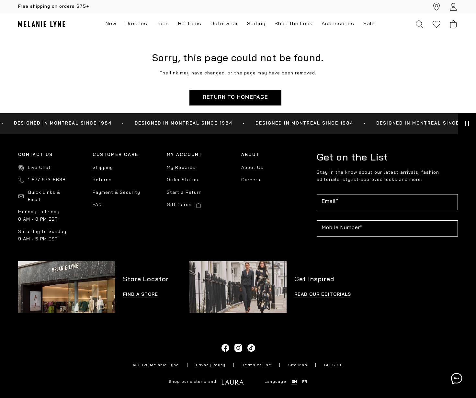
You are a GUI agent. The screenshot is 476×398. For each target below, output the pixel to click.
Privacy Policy (210, 365)
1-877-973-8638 (47, 180)
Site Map (297, 365)
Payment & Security (116, 192)
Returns (102, 180)
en (294, 382)
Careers (250, 180)
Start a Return (184, 192)
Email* (330, 201)
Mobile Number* (342, 227)
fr (304, 382)
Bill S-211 (333, 365)
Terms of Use (256, 365)
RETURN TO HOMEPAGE (235, 97)
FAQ (97, 205)
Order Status (182, 180)
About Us (252, 167)
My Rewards (181, 167)
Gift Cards (179, 205)
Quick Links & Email (44, 196)
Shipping (103, 167)
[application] (457, 379)
